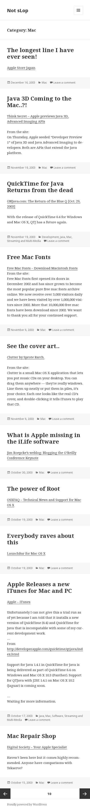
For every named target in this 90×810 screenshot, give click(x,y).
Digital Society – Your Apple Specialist (37, 747)
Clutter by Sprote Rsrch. (25, 357)
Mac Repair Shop (31, 736)
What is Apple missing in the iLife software (43, 438)
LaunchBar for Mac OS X (26, 553)
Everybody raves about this (40, 539)
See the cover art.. (33, 346)
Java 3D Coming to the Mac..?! (39, 101)
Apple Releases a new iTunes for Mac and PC (39, 587)
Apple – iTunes (18, 602)
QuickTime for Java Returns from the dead (40, 186)
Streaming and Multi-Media (24, 241)
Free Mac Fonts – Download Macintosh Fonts (42, 268)
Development (50, 237)
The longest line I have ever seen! (40, 53)
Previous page (5, 793)
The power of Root (33, 488)
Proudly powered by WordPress (27, 804)
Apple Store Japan (21, 67)
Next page (85, 793)
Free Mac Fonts (28, 257)
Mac (44, 82)
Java (62, 237)
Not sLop (17, 10)
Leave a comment (64, 82)
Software (57, 716)
